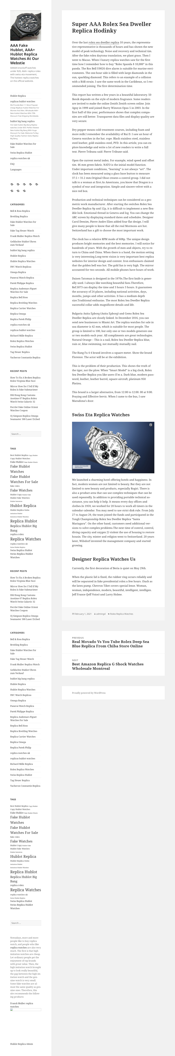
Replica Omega (18, 313)
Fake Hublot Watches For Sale (23, 145)
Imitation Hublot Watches (19, 517)
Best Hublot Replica (19, 455)
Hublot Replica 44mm (21, 1043)
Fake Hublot (17, 461)
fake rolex (15, 486)
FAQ (12, 163)
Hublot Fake (26, 495)
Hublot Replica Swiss (19, 510)
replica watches (18, 947)
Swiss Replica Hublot (21, 152)
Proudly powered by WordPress (89, 692)
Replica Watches (25, 539)
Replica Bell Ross (19, 297)
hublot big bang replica (24, 130)
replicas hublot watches (24, 108)
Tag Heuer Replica (20, 352)
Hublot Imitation (16, 501)
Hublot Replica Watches (22, 261)
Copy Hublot (33, 455)
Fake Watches (21, 490)
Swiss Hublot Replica (17, 547)
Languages (15, 169)
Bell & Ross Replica (20, 210)
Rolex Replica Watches (22, 341)
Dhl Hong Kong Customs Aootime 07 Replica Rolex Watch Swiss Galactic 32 (23, 398)
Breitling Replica (19, 216)
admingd (101, 613)
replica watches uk (20, 158)
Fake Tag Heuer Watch (22, 230)
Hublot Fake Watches (20, 498)
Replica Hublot (23, 520)
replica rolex (17, 534)
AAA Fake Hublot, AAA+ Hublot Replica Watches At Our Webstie (24, 54)
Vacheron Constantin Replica (25, 357)
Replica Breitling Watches (23, 302)
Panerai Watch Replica (22, 277)
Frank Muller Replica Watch (25, 236)
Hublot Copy (16, 494)
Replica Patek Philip (20, 319)
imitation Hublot (16, 513)
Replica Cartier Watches (23, 308)
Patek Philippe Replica (22, 283)
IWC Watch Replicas (20, 266)
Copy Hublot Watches (20, 458)
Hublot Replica (18, 95)
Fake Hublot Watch (31, 462)
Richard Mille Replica (21, 335)
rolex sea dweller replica (104, 42)
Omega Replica (18, 272)
